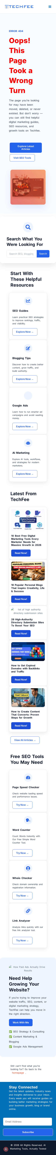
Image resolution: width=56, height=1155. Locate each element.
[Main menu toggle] (50, 6)
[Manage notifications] (5, 1149)
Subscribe (28, 1132)
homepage (18, 1072)
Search (43, 253)
